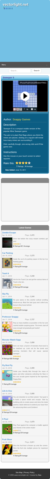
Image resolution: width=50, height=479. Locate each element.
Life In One (7, 391)
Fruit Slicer (7, 439)
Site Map (19, 472)
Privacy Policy (29, 472)
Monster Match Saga (11, 340)
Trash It (5, 273)
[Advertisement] (25, 35)
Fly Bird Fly (7, 365)
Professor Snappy (10, 317)
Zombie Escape (9, 232)
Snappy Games (21, 119)
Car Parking (7, 253)
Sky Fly (5, 294)
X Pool (5, 419)
